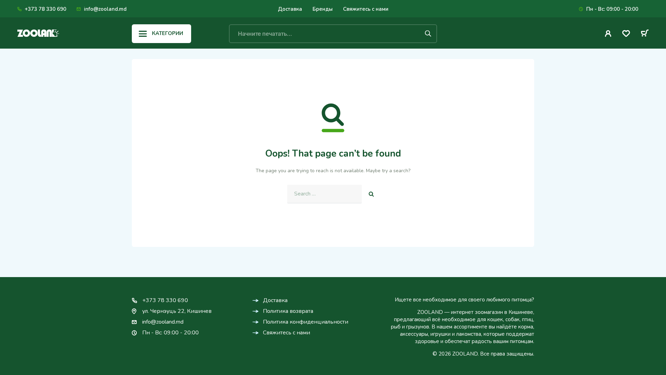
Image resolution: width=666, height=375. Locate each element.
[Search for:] (324, 194)
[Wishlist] (626, 35)
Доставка (290, 9)
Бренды (323, 9)
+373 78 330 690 (45, 9)
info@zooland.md (105, 9)
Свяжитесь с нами (365, 9)
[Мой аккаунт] (608, 33)
